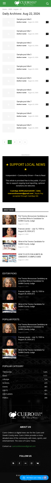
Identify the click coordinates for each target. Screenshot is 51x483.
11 (47, 22)
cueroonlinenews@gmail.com (24, 446)
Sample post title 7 (24, 102)
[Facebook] (19, 463)
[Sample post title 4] (8, 69)
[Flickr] (25, 463)
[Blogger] (13, 463)
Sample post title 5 (24, 78)
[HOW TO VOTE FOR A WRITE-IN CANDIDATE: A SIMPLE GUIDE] (9, 258)
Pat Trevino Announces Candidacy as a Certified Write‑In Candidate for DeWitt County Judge (32, 218)
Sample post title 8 (24, 113)
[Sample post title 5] (8, 81)
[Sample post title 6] (8, 93)
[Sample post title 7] (8, 104)
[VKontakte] (37, 463)
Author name (21, 22)
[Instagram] (31, 463)
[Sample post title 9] (8, 128)
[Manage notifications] (45, 478)
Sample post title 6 (24, 90)
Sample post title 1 (24, 31)
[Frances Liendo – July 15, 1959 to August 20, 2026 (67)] (9, 232)
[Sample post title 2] (8, 46)
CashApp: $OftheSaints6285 (22, 191)
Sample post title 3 (24, 54)
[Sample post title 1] (8, 34)
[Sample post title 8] (8, 116)
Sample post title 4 (24, 66)
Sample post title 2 (24, 43)
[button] (34, 477)
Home (4, 9)
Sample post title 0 (24, 19)
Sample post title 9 (24, 125)
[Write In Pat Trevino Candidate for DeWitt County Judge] (9, 245)
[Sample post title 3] (8, 57)
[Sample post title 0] (8, 22)
